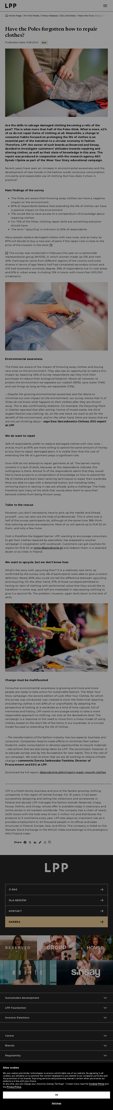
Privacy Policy (14, 1087)
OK (56, 1095)
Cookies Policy (96, 1084)
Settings (56, 1103)
